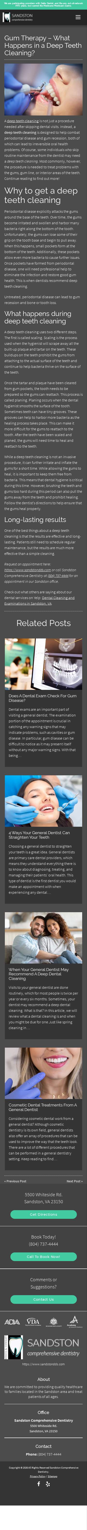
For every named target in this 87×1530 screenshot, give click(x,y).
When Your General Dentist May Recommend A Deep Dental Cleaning (39, 974)
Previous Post (16, 1181)
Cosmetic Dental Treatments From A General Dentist (43, 1107)
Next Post (73, 1181)
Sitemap (52, 1476)
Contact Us (43, 1299)
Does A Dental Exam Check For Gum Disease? (43, 698)
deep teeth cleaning (23, 120)
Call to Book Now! (43, 1257)
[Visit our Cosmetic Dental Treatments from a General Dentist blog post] (43, 1073)
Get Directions (43, 1214)
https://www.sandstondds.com (27, 569)
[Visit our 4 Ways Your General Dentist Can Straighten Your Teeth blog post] (43, 801)
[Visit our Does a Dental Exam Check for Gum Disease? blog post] (43, 664)
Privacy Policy (37, 1476)
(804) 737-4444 (58, 575)
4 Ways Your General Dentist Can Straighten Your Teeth (39, 834)
